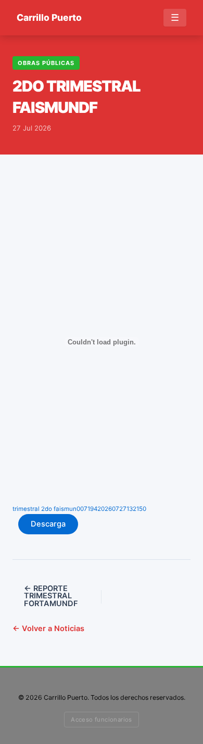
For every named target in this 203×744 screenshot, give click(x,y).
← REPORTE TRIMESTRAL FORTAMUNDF (51, 596)
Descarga (48, 524)
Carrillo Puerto (49, 17)
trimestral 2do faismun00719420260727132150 (79, 508)
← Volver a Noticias (48, 628)
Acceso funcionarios (101, 719)
